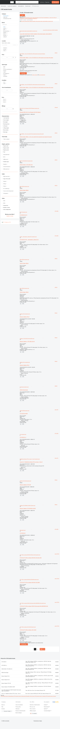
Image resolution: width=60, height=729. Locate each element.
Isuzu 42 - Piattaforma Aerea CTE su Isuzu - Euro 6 (31, 462)
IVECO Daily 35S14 (24, 190)
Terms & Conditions (19, 704)
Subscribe (23, 73)
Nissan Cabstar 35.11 (24, 365)
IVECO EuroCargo (24, 389)
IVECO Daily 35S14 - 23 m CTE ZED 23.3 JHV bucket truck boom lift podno (36, 57)
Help (2, 706)
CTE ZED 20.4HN (24, 413)
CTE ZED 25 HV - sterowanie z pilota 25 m (29, 239)
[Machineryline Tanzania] (5, 2)
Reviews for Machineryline (20, 710)
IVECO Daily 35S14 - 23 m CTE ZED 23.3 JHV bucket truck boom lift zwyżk (36, 87)
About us (3, 704)
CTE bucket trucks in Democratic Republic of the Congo (24, 696)
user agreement (42, 74)
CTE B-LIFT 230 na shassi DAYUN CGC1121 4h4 (30, 557)
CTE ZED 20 (22, 533)
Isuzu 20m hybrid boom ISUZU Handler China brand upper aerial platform (36, 33)
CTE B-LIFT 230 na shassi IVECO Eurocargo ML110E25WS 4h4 (34, 606)
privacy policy (34, 74)
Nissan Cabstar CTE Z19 (25, 484)
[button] (21, 43)
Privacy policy (18, 706)
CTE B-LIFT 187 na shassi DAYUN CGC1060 (30, 582)
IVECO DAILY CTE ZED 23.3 (26, 164)
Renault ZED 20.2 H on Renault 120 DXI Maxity (30, 112)
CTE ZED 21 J (23, 437)
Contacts (3, 708)
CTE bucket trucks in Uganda (40, 696)
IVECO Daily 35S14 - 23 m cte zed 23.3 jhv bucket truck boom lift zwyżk (36, 136)
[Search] (16, 2)
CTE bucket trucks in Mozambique (7, 696)
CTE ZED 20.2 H (23, 215)
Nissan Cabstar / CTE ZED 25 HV (27, 341)
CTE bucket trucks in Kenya (51, 696)
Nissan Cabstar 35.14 (24, 316)
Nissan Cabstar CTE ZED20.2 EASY (28, 508)
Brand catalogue (19, 712)
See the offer (23, 644)
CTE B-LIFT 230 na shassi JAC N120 (28, 629)
